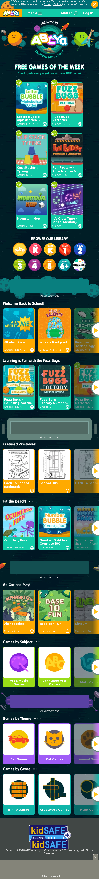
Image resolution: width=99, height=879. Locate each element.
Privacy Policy (53, 4)
